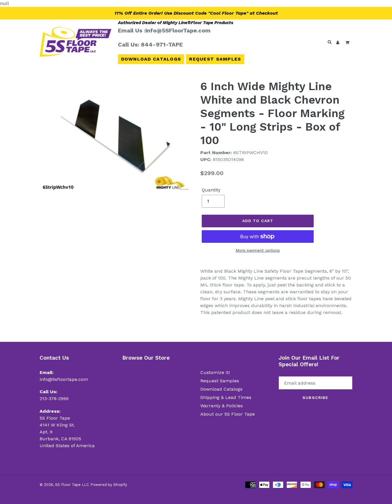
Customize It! (215, 372)
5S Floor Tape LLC (72, 484)
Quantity (211, 190)
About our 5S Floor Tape (227, 414)
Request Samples (215, 59)
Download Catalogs (151, 59)
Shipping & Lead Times (225, 397)
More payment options (258, 250)
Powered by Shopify (108, 484)
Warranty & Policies (221, 405)
